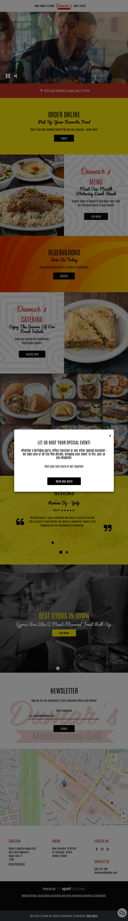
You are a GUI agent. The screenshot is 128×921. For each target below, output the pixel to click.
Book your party (64, 481)
